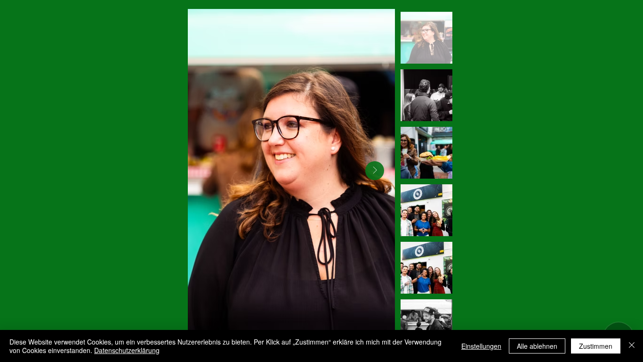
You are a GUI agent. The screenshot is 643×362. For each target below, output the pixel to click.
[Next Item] (374, 170)
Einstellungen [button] (481, 346)
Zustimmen (595, 346)
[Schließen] (631, 345)
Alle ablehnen (537, 346)
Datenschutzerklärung (127, 350)
